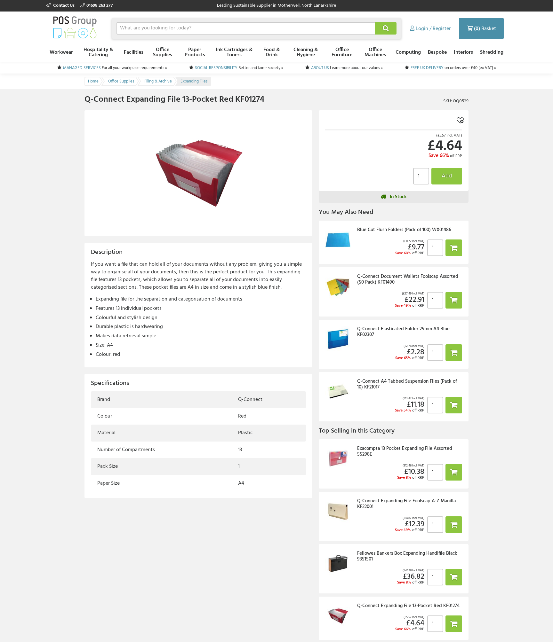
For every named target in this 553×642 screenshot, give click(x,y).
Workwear (61, 52)
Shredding (491, 52)
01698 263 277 (99, 5)
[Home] (75, 27)
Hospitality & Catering (98, 52)
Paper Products (195, 52)
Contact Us (64, 5)
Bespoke (437, 52)
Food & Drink (271, 52)
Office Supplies (162, 52)
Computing (408, 52)
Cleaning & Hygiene (305, 52)
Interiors (463, 52)
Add (447, 176)
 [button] (453, 248)
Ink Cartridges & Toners (234, 52)
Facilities (133, 52)
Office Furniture (342, 52)
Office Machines (375, 52)
